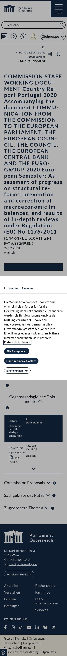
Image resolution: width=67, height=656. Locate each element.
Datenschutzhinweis (17, 342)
